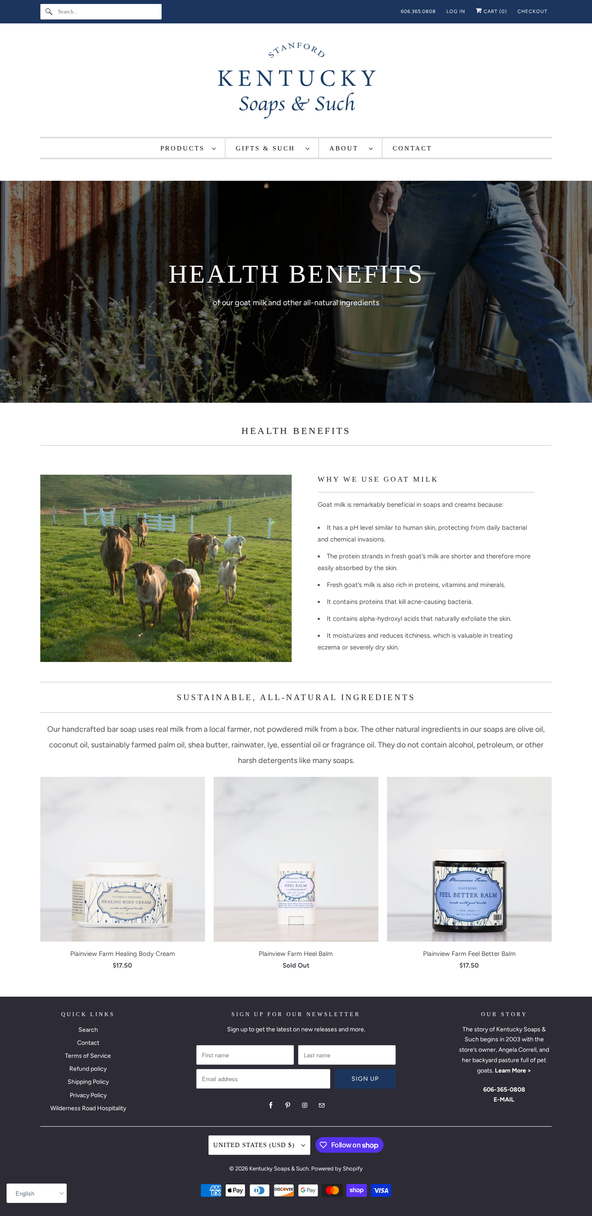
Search (88, 1029)
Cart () (494, 11)
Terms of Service (88, 1056)
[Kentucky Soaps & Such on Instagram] (304, 1105)
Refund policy (88, 1069)
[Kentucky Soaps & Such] (296, 82)
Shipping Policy (88, 1082)
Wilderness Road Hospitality (88, 1108)
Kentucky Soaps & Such (279, 1168)
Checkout (532, 11)
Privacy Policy (88, 1095)
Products (184, 148)
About (346, 148)
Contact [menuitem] (412, 148)
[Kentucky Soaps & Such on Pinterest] (287, 1105)
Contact (88, 1042)
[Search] (49, 12)
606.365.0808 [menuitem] (418, 11)
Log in (455, 11)
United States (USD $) (255, 1144)
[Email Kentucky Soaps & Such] (321, 1105)
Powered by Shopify (337, 1168)
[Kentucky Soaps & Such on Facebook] (270, 1105)
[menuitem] (188, 148)
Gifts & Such (268, 148)
